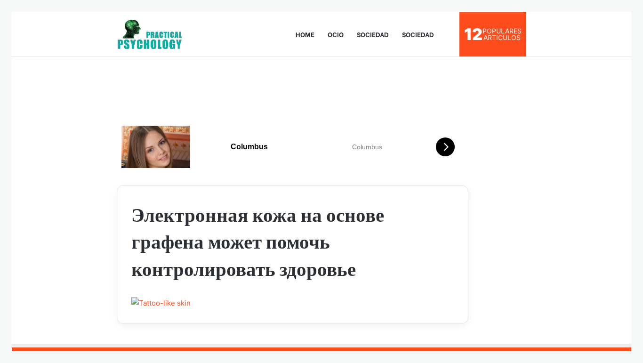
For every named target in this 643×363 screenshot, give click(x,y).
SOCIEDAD (373, 34)
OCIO (336, 34)
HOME (305, 34)
